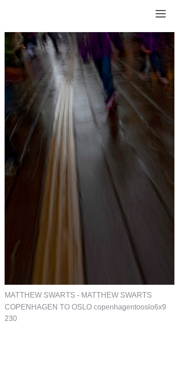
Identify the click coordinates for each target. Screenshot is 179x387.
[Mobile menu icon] (160, 14)
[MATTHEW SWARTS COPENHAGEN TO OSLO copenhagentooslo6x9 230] (89, 158)
